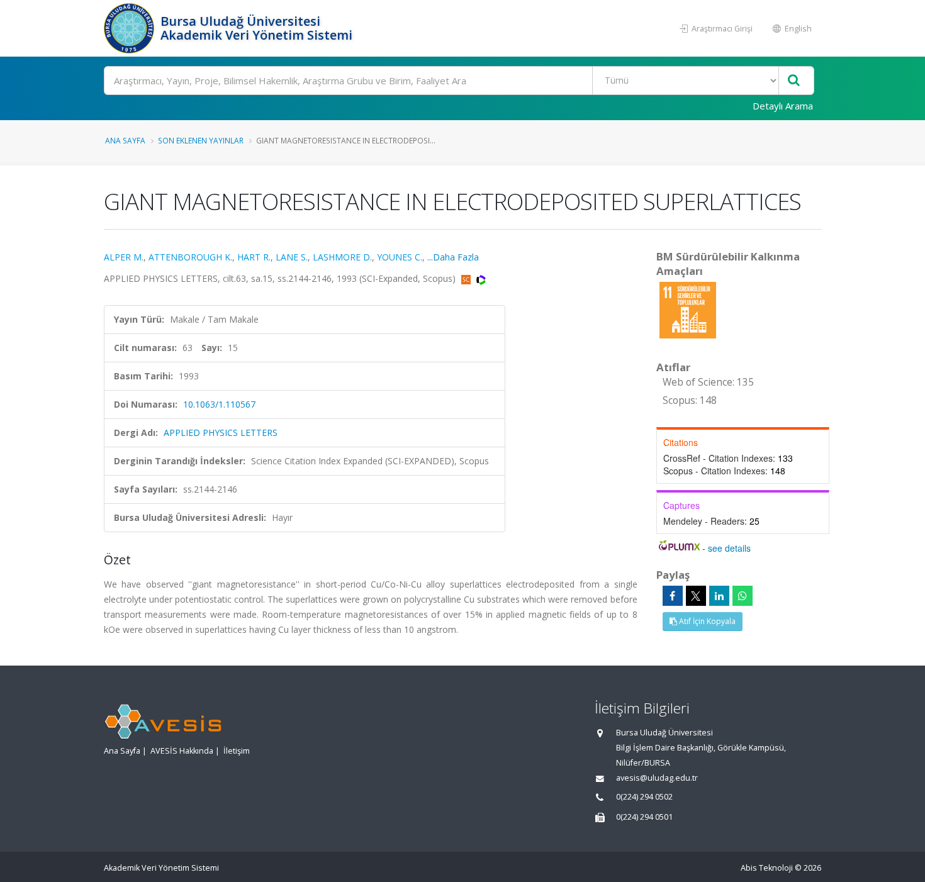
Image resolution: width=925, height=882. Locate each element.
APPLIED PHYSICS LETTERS (221, 432)
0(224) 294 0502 (644, 796)
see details (729, 548)
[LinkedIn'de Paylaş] (719, 596)
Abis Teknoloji (767, 867)
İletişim (236, 750)
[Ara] (794, 81)
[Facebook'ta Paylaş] (673, 596)
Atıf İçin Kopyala (706, 621)
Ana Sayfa (125, 140)
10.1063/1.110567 (219, 404)
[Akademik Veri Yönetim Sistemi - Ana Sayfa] (130, 28)
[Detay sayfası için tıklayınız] (687, 309)
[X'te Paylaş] (696, 596)
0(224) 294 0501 (644, 817)
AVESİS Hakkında (181, 750)
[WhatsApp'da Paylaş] (742, 596)
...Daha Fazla (453, 257)
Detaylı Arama (783, 105)
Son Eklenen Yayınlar (201, 140)
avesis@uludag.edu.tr (657, 778)
